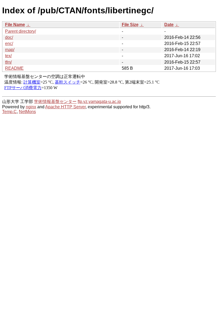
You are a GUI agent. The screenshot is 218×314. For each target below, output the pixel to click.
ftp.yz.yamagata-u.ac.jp (99, 101)
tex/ (8, 55)
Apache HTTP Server (65, 107)
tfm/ (8, 62)
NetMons (27, 111)
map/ (9, 49)
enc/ (9, 43)
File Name (15, 24)
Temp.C (9, 111)
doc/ (9, 37)
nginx (31, 107)
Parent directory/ (20, 31)
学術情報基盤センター (55, 101)
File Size (130, 24)
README (14, 68)
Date (169, 24)
